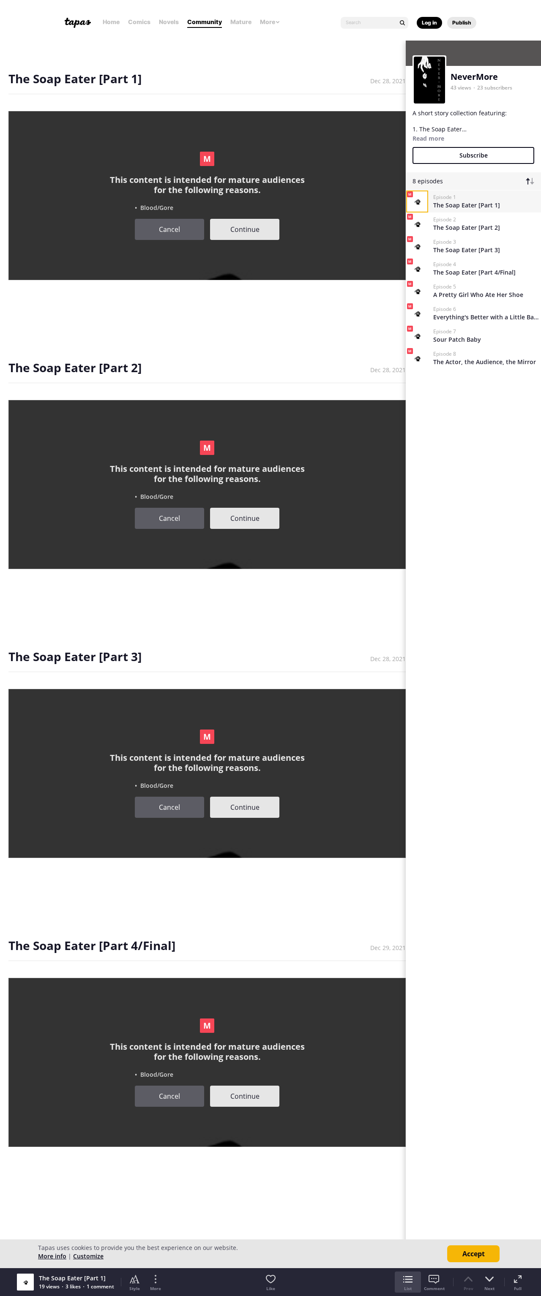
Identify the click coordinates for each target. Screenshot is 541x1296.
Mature (240, 21)
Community (204, 21)
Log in (429, 22)
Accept (473, 1253)
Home (111, 21)
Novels (169, 21)
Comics (139, 21)
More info (52, 1256)
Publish (461, 22)
